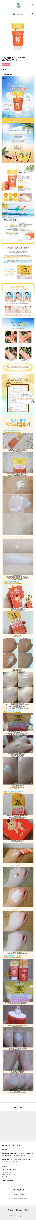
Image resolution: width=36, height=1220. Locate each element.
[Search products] (33, 14)
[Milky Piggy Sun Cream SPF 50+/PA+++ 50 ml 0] (18, 37)
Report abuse (23, 1216)
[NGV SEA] (18, 5)
